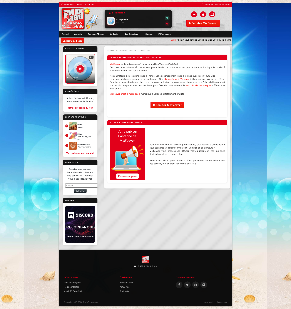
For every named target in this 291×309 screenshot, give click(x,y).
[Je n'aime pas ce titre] (167, 23)
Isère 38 (132, 50)
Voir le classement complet (80, 153)
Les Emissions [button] (131, 34)
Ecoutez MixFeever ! (204, 23)
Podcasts (124, 291)
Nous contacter (71, 287)
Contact (148, 34)
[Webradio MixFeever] (80, 19)
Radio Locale (121, 50)
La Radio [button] (114, 34)
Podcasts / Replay (96, 34)
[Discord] (203, 284)
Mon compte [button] (166, 34)
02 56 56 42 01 (222, 4)
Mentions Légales (72, 282)
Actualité (78, 34)
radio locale (209, 302)
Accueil (65, 34)
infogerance (222, 302)
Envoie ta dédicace (72, 41)
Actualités (124, 287)
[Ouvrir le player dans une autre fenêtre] (91, 57)
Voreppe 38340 (144, 50)
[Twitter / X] (187, 284)
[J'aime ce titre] (167, 18)
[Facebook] (179, 284)
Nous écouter (126, 282)
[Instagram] (195, 284)
